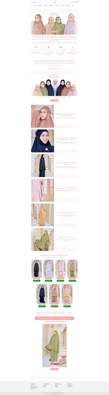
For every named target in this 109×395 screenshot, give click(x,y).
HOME (36, 5)
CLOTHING (56, 5)
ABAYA (46, 5)
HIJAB (62, 5)
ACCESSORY (67, 5)
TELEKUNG (51, 5)
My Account (74, 2)
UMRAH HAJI (40, 5)
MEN (72, 5)
